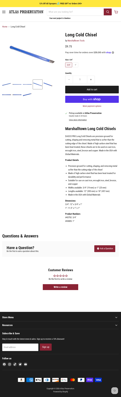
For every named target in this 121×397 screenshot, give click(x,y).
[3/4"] (69, 68)
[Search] (108, 12)
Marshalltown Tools (76, 40)
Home (4, 26)
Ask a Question (106, 248)
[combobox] (75, 12)
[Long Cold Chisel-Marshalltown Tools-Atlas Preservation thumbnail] (6, 84)
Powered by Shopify (60, 392)
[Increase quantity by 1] (91, 79)
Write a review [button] (60, 287)
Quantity (68, 73)
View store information (78, 120)
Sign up (45, 347)
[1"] (76, 68)
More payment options (92, 106)
